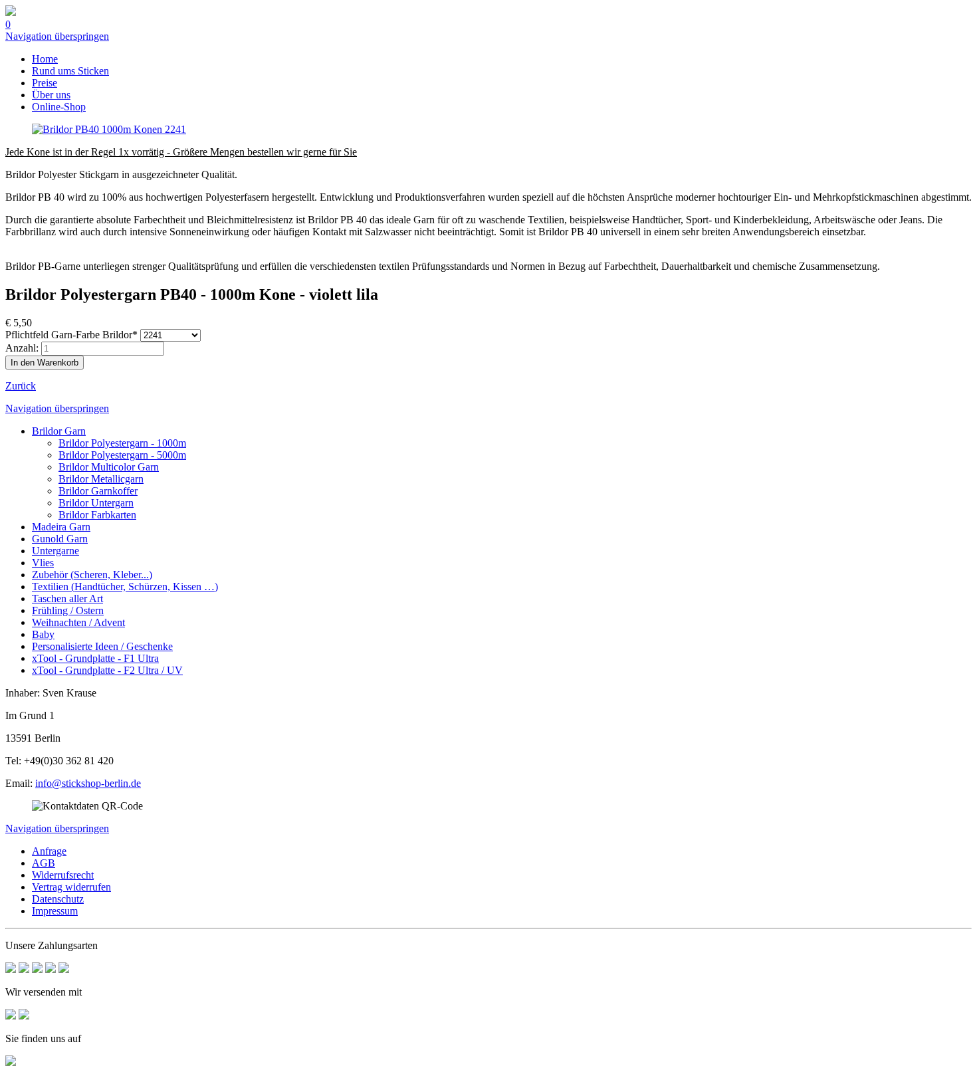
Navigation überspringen (57, 36)
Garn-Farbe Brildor (71, 334)
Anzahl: (22, 348)
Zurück (20, 385)
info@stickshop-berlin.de (88, 783)
